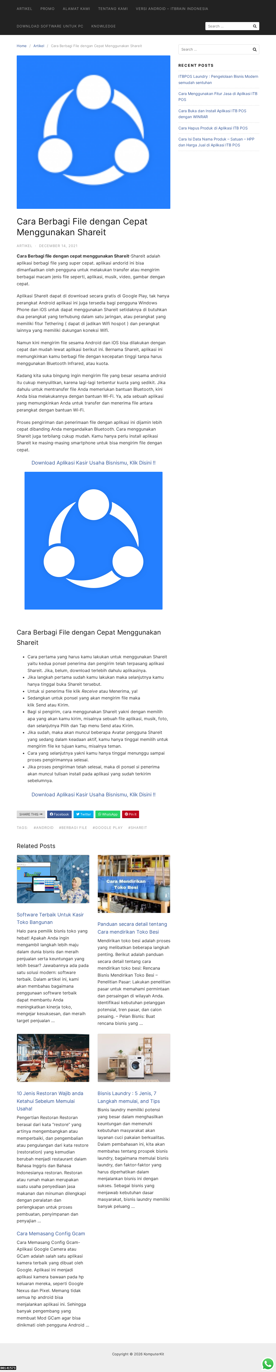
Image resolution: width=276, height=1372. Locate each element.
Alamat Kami (76, 8)
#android (44, 827)
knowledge (103, 26)
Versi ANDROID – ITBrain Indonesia (172, 8)
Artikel (24, 8)
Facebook (61, 814)
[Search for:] (218, 49)
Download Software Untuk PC (50, 26)
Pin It (132, 814)
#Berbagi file (73, 827)
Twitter (85, 814)
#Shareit (137, 827)
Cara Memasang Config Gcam (51, 1233)
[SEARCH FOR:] (232, 26)
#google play (108, 827)
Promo (47, 8)
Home (22, 46)
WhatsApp (109, 814)
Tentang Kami (113, 8)
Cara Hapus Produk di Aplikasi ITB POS (213, 128)
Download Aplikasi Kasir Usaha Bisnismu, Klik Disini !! (94, 463)
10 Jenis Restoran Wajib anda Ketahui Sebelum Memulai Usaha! (50, 1101)
